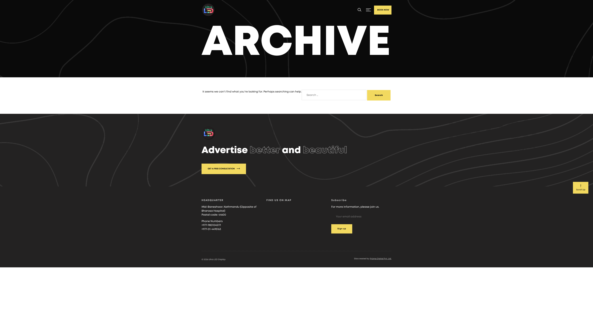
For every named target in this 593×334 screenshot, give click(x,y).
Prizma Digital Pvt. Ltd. (380, 259)
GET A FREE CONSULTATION (221, 169)
